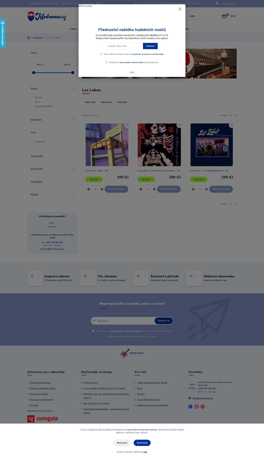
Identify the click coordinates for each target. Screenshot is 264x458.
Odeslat (150, 46)
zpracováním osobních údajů (131, 62)
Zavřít (132, 72)
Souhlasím (142, 442)
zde (145, 452)
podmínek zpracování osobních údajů (148, 54)
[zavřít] (180, 9)
